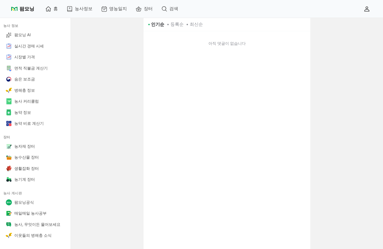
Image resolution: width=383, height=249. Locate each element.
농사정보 (83, 8)
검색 (173, 8)
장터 (148, 8)
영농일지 (118, 8)
